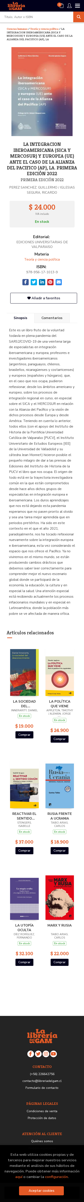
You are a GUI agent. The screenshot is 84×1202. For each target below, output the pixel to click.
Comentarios (51, 318)
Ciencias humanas (17, 29)
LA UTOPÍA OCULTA (24, 927)
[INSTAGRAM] (46, 1054)
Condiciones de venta (42, 1111)
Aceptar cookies (41, 1190)
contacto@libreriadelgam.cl (42, 1081)
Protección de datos (42, 1118)
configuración (56, 1176)
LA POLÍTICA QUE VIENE (59, 703)
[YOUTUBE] (53, 1054)
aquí (18, 1176)
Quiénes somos (42, 1141)
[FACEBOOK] (30, 1054)
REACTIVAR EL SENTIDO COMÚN (24, 816)
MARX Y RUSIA (59, 925)
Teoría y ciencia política (44, 29)
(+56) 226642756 (42, 1074)
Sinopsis (20, 318)
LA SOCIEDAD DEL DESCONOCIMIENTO (24, 703)
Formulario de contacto (42, 1088)
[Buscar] (78, 17)
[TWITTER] (38, 1054)
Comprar (24, 735)
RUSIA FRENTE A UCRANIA (59, 816)
